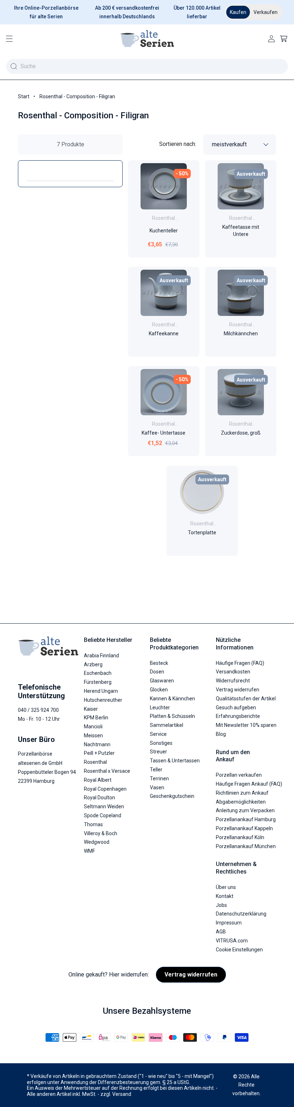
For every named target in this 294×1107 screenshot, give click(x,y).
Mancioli (93, 726)
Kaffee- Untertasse (163, 433)
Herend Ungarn (101, 691)
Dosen (157, 672)
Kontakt (224, 896)
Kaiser (91, 709)
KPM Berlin (96, 717)
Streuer (158, 751)
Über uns (226, 887)
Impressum (229, 923)
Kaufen (238, 12)
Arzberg (93, 664)
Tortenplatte (202, 532)
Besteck (159, 663)
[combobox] (147, 66)
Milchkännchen (240, 333)
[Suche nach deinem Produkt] (14, 66)
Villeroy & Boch (100, 833)
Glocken (159, 689)
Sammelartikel (166, 725)
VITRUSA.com (232, 940)
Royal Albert (98, 780)
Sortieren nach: (177, 144)
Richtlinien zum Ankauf (242, 793)
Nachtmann (97, 744)
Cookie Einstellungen (239, 949)
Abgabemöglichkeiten (241, 802)
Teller (156, 769)
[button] (9, 39)
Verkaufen (265, 12)
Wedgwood (96, 842)
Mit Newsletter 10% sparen (246, 725)
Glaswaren (162, 680)
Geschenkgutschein (172, 796)
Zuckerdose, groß (240, 433)
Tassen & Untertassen (175, 760)
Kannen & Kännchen (172, 698)
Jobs (221, 905)
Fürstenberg (98, 682)
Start (23, 96)
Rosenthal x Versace (107, 771)
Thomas (93, 824)
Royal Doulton (99, 797)
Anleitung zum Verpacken (245, 810)
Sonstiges (161, 743)
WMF (89, 851)
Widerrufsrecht (233, 680)
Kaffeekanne (164, 333)
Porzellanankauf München (246, 846)
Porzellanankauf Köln (240, 837)
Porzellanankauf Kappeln (244, 828)
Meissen (93, 735)
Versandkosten (233, 672)
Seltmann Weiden (104, 806)
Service (158, 734)
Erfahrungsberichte (238, 716)
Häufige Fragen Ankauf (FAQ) (249, 784)
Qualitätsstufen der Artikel (246, 698)
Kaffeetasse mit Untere (240, 230)
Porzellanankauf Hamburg (246, 819)
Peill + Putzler (99, 753)
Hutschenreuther (103, 700)
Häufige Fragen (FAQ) (240, 663)
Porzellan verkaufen (239, 775)
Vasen (157, 787)
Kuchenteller (164, 230)
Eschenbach (98, 673)
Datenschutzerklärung (241, 914)
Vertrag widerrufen (237, 689)
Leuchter (160, 707)
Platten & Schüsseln (172, 716)
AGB (221, 932)
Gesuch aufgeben (236, 707)
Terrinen (159, 778)
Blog (221, 734)
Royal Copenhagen (105, 789)
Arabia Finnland (101, 655)
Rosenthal (95, 762)
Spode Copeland (102, 815)
